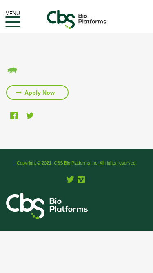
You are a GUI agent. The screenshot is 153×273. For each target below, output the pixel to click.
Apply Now (39, 92)
